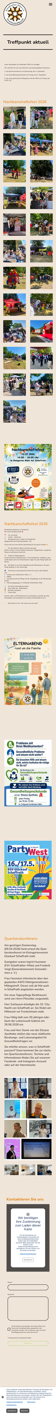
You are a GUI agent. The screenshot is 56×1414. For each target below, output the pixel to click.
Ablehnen (24, 1411)
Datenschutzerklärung (28, 1254)
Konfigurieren (12, 1405)
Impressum (31, 1402)
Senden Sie (28, 1343)
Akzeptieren (28, 1260)
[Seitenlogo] (15, 14)
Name (10, 1282)
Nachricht (11, 1294)
